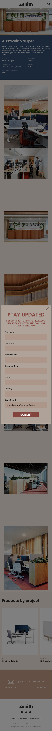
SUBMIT (26, 416)
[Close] (47, 310)
